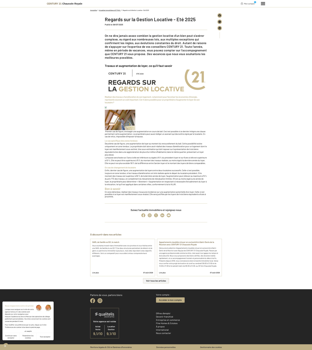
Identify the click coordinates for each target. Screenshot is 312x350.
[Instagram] (150, 215)
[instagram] (100, 300)
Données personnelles (166, 347)
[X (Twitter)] (156, 215)
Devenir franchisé (164, 316)
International (162, 329)
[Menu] (263, 3)
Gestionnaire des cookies (211, 347)
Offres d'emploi (163, 313)
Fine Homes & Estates (167, 323)
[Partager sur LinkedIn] (219, 28)
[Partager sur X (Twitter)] (219, 22)
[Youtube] (169, 215)
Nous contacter (163, 333)
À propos (160, 326)
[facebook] (92, 300)
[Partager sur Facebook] (219, 15)
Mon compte (249, 3)
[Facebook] (143, 215)
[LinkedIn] (162, 215)
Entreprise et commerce (168, 320)
